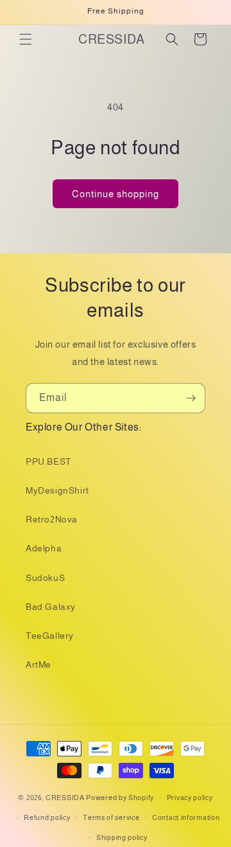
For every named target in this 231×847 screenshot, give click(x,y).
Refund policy (47, 817)
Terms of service (111, 817)
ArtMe (38, 664)
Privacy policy (190, 797)
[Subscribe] (190, 398)
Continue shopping (115, 193)
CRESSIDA (65, 797)
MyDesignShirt (57, 490)
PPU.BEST (48, 461)
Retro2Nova (52, 519)
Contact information (185, 817)
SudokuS (45, 578)
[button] (26, 39)
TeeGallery (50, 635)
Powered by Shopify (120, 797)
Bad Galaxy (51, 607)
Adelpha (44, 548)
